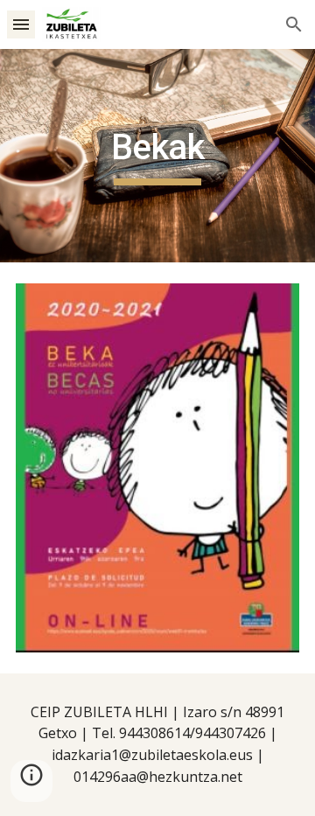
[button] (21, 24)
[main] (157, 155)
